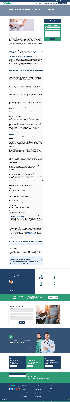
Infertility (36, 390)
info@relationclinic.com (31, 0)
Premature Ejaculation (38, 389)
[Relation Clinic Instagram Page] (55, 0)
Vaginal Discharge (38, 393)
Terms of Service (24, 396)
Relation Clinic (18, 115)
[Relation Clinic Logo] (7, 3)
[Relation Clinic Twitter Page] (53, 0)
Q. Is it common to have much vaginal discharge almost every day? (21, 243)
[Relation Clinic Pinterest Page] (60, 0)
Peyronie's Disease (38, 392)
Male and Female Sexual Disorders (31, 233)
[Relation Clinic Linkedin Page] (56, 0)
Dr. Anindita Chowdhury (25, 393)
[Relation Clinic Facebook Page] (52, 0)
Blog (51, 3)
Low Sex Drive (37, 397)
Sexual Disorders (37, 386)
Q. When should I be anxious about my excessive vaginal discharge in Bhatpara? (24, 257)
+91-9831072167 (24, 0)
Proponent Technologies (23, 401)
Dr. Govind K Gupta (25, 392)
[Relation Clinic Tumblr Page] (57, 0)
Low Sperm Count (38, 396)
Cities (12, 11)
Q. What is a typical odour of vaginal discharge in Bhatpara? (20, 263)
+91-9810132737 (51, 389)
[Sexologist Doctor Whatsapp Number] (68, 399)
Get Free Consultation (52, 297)
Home (36, 3)
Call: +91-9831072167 (18, 343)
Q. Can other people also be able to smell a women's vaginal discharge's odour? (24, 261)
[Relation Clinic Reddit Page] (59, 0)
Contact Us (55, 3)
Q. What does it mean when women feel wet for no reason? (20, 259)
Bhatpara (15, 11)
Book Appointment (62, 3)
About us (23, 386)
